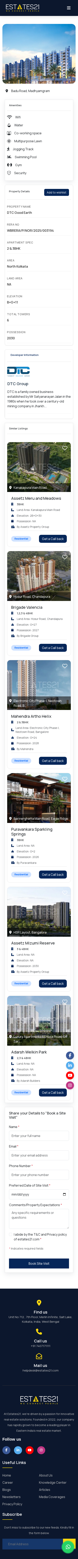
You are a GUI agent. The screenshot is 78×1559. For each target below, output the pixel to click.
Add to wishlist (56, 192)
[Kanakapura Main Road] (39, 466)
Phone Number (21, 1166)
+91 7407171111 (40, 1346)
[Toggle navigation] (68, 8)
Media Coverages (52, 1497)
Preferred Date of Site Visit (29, 1185)
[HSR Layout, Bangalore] (39, 911)
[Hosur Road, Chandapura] (39, 575)
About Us (46, 1475)
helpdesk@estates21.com (41, 1370)
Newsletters (11, 1497)
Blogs (6, 1489)
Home (6, 1475)
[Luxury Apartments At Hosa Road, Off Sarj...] (39, 1020)
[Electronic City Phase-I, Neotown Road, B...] (39, 684)
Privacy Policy (12, 1504)
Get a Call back (53, 539)
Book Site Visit (39, 1263)
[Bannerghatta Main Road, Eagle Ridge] (39, 797)
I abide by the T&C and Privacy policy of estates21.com (40, 1236)
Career (7, 1482)
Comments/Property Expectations (35, 1205)
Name (14, 1127)
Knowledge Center (53, 1482)
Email (13, 1146)
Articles (44, 1489)
